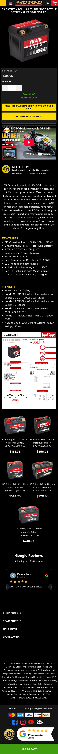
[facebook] (15, 722)
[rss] (40, 722)
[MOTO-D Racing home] (29, 3)
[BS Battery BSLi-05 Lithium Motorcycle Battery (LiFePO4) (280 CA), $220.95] (42, 470)
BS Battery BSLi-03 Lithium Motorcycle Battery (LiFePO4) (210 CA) (15, 442)
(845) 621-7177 (19, 173)
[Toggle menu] (3, 3)
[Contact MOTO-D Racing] (48, 3)
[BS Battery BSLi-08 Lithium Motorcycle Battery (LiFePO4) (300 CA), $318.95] (28, 514)
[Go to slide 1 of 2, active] (27, 66)
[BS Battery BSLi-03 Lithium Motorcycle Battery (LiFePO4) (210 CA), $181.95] (15, 425)
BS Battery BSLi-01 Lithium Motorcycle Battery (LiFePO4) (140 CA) (15, 487)
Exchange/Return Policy (28, 116)
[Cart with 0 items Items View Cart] (55, 3)
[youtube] (31, 722)
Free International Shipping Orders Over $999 (29, 107)
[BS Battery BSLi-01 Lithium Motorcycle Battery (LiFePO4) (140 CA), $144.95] (15, 470)
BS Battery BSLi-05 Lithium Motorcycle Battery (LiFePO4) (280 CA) (42, 487)
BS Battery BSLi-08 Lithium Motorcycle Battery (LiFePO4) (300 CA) (29, 532)
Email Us (33, 173)
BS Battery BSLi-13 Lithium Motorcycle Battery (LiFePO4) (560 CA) (42, 442)
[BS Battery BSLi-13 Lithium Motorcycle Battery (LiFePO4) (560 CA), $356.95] (42, 425)
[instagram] (23, 722)
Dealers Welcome (35, 698)
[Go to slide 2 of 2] (31, 66)
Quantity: (7, 81)
